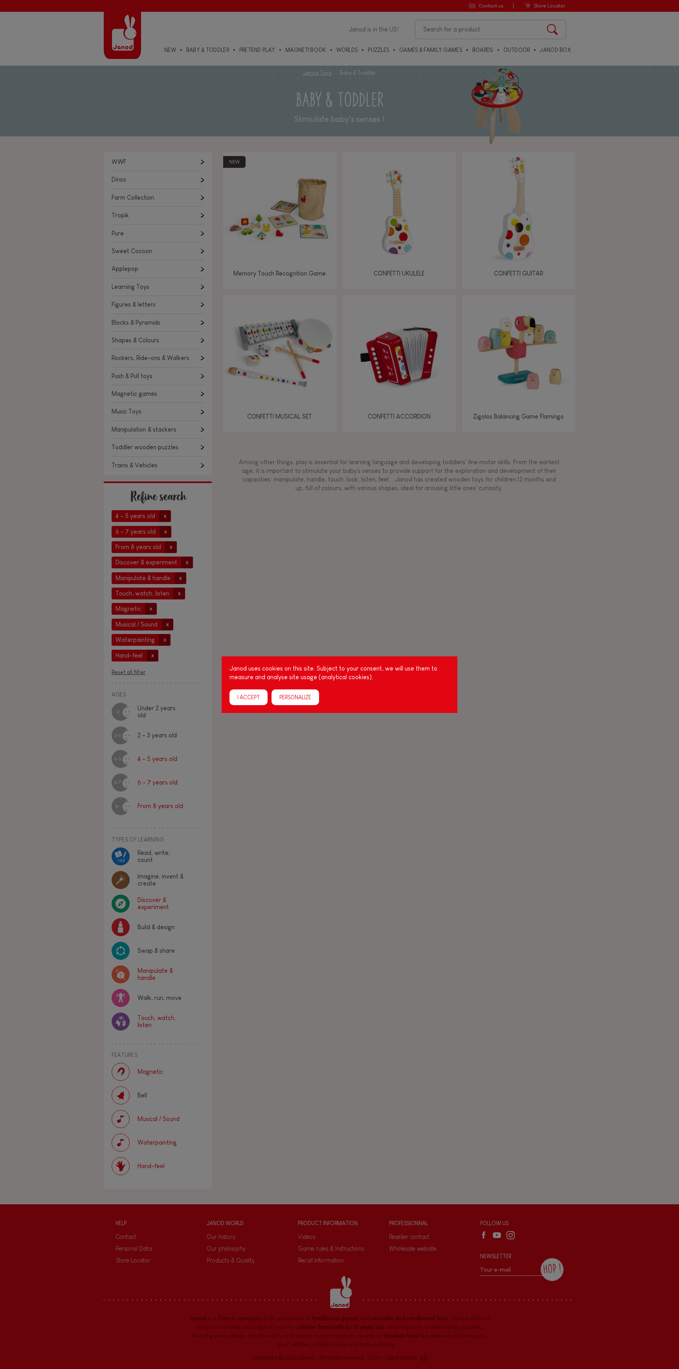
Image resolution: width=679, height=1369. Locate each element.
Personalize (295, 697)
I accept (248, 697)
